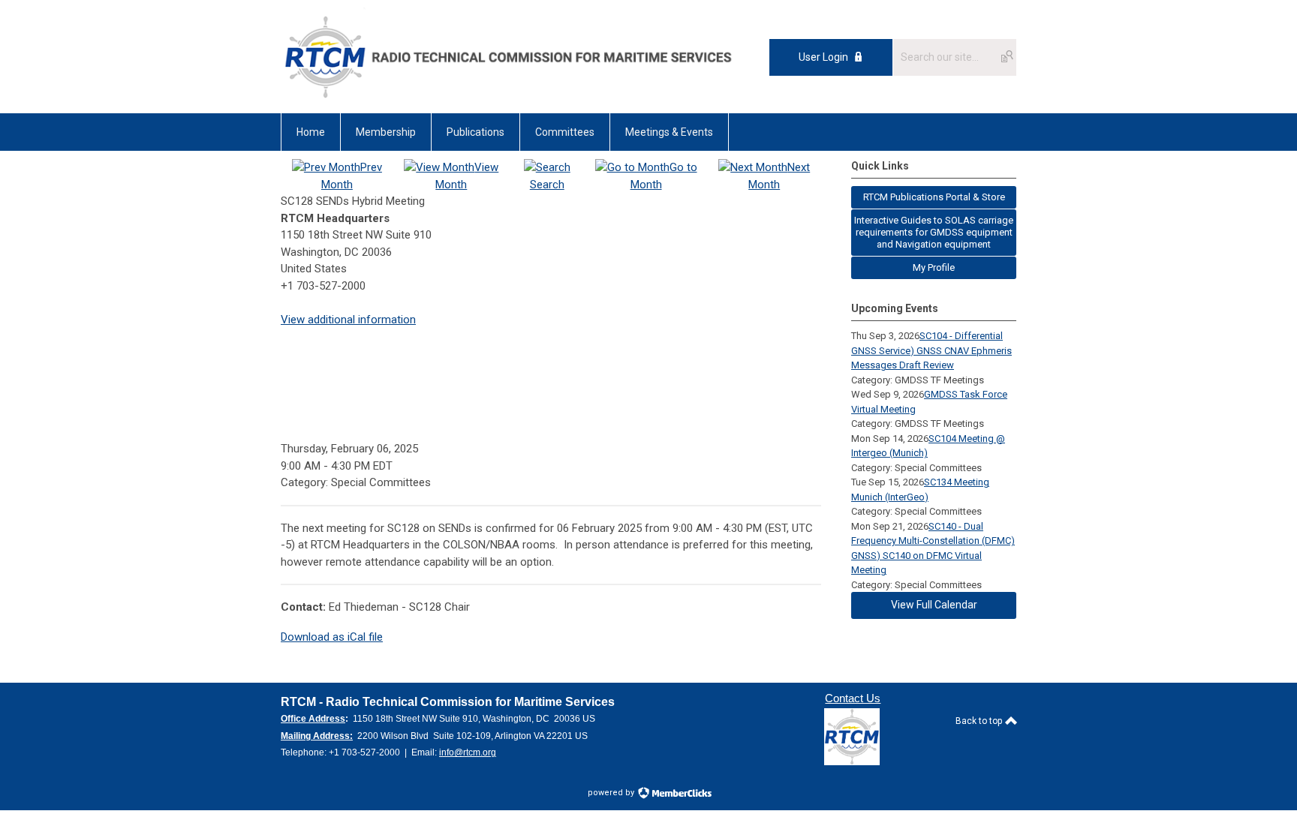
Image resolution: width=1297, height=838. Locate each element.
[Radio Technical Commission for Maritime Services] (507, 102)
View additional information (348, 319)
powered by (612, 792)
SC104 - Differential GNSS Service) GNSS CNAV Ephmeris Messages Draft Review (931, 350)
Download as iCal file (332, 637)
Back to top (979, 721)
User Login (823, 57)
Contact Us (852, 698)
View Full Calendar (934, 605)
